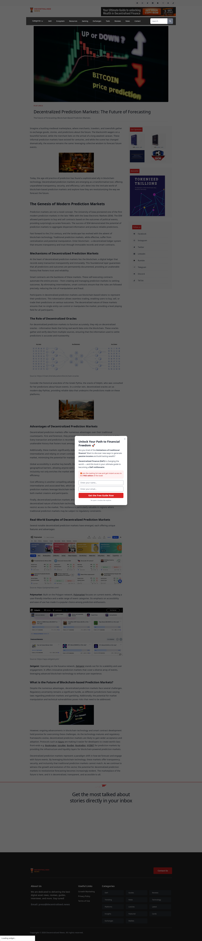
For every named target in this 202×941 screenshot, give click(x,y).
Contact (138, 21)
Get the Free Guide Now (101, 495)
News (128, 21)
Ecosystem (60, 21)
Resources (73, 21)
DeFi (50, 21)
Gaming (85, 21)
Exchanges (97, 21)
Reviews (118, 21)
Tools (108, 21)
